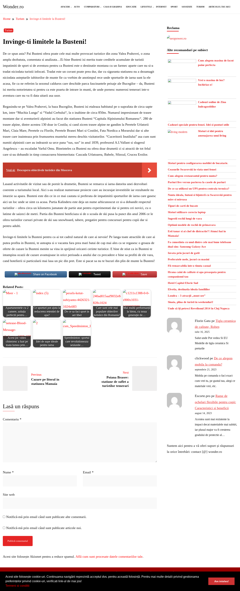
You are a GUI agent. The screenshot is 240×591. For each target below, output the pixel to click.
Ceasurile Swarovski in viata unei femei (192, 169)
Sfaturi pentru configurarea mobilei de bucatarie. (198, 163)
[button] (30, 586)
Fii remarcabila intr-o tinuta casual (189, 265)
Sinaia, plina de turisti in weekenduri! (190, 302)
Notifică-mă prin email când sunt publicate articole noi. (44, 528)
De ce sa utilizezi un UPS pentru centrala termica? (198, 188)
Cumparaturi (91, 7)
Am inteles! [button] (221, 581)
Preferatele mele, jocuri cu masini (188, 259)
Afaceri (65, 7)
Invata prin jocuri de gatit (184, 252)
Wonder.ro (13, 6)
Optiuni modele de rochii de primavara (192, 224)
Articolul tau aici (219, 7)
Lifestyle (146, 7)
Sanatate (187, 7)
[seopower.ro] (176, 38)
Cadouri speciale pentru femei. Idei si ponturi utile (198, 124)
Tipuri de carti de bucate (183, 205)
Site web (9, 494)
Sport (174, 7)
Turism (200, 7)
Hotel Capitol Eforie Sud (183, 282)
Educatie (131, 7)
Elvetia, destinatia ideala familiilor (189, 289)
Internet (161, 7)
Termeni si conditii (17, 585)
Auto (77, 7)
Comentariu (12, 419)
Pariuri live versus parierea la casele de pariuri (197, 182)
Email (88, 472)
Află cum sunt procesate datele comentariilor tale (109, 556)
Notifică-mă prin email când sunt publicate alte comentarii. (46, 517)
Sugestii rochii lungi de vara (185, 218)
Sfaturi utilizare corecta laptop (187, 212)
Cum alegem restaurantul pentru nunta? (192, 175)
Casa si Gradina (113, 7)
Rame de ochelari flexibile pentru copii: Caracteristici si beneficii (215, 402)
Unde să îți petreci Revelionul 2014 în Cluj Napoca (199, 308)
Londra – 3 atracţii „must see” (187, 295)
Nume (8, 472)
